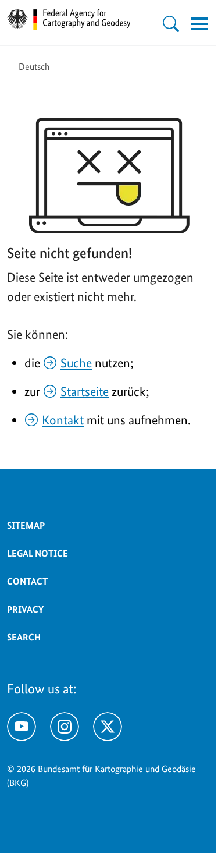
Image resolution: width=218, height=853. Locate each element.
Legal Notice (37, 553)
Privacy (25, 609)
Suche (76, 362)
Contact (27, 581)
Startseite (84, 391)
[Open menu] (199, 24)
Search (24, 637)
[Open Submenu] (171, 24)
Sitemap (26, 525)
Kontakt (63, 419)
